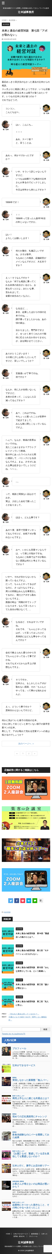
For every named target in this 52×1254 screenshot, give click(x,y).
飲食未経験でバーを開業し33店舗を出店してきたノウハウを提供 (26, 1246)
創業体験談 (34, 1234)
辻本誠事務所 (26, 12)
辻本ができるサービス (20, 1234)
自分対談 (7, 912)
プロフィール (33, 1236)
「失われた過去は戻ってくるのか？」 (23, 1014)
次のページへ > (26, 743)
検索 (45, 1029)
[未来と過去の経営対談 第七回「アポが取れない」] (28, 900)
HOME (8, 1234)
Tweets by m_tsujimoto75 (13, 1034)
